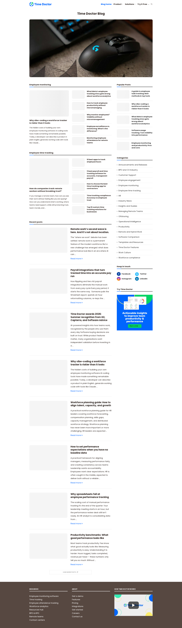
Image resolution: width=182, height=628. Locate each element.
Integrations (77, 606)
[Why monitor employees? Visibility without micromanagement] (78, 118)
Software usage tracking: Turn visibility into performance (142, 132)
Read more (76, 258)
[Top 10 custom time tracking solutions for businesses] (78, 210)
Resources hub (36, 609)
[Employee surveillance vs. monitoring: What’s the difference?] (78, 129)
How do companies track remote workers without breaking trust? (45, 189)
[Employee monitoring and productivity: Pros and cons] (123, 146)
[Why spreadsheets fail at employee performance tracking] (48, 505)
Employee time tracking (129, 190)
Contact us (77, 616)
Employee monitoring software (43, 596)
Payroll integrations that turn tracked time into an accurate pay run (91, 273)
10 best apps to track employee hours (96, 160)
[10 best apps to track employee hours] (78, 162)
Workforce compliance (129, 257)
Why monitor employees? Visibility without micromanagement (98, 117)
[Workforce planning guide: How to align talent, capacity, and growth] (48, 413)
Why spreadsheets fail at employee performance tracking (90, 495)
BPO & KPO (34, 613)
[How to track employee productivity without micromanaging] (78, 106)
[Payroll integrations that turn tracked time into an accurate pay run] (48, 281)
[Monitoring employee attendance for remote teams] (78, 141)
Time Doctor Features (128, 247)
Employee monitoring (128, 185)
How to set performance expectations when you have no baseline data (89, 449)
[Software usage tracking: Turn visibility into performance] (123, 133)
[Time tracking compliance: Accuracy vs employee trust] (78, 198)
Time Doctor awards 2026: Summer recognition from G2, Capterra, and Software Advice (89, 317)
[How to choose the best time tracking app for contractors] (78, 187)
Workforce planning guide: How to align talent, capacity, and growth (91, 404)
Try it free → (143, 4)
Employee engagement (129, 180)
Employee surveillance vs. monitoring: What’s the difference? (98, 128)
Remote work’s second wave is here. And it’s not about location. (90, 230)
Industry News (125, 201)
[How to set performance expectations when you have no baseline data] (48, 457)
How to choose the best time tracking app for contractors (97, 186)
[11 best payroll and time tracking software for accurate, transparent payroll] (78, 174)
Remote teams (36, 616)
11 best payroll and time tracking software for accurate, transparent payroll (97, 174)
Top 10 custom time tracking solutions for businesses (96, 209)
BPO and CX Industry (128, 170)
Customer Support (127, 175)
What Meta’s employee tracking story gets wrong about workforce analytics (99, 93)
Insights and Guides (127, 206)
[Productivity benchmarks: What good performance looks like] (48, 546)
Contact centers (37, 620)
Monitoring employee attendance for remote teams (97, 140)
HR (119, 195)
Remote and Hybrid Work (130, 232)
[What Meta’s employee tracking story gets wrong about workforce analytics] (78, 94)
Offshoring (123, 216)
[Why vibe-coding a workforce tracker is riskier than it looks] (49, 103)
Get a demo (77, 596)
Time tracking (35, 599)
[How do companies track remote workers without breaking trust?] (49, 171)
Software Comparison (128, 237)
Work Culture (124, 252)
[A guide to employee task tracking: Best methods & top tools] (123, 94)
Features (76, 599)
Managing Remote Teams (130, 211)
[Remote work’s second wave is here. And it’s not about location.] (48, 240)
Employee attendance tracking (43, 603)
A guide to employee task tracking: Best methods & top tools (141, 93)
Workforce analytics (38, 606)
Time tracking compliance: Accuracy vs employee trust (99, 197)
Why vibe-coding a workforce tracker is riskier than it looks (48, 121)
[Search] (152, 4)
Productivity (124, 226)
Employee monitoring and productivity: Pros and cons (142, 145)
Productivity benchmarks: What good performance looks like (89, 536)
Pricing (75, 603)
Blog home (106, 4)
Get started (77, 609)
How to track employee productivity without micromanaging (97, 105)
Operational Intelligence (129, 221)
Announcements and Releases (132, 164)
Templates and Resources (130, 242)
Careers (76, 613)
